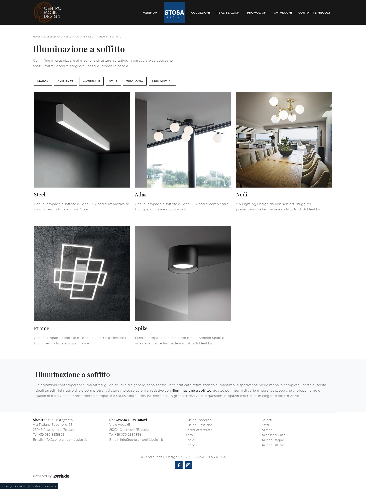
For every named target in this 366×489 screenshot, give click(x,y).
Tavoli (190, 435)
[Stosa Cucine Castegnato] (174, 12)
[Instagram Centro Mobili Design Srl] (188, 465)
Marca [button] (43, 81)
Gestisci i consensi (43, 486)
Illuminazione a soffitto (104, 36)
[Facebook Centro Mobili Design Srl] (179, 465)
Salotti (267, 420)
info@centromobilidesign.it (65, 440)
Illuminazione (75, 36)
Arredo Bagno (273, 440)
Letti (265, 425)
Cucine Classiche (199, 425)
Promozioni (257, 12)
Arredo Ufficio (273, 445)
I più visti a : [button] (162, 81)
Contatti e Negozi (314, 12)
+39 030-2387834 (128, 435)
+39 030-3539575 (51, 435)
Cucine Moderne (198, 420)
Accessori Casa (53, 36)
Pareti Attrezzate (199, 430)
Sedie (190, 440)
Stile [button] (113, 81)
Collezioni (200, 12)
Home (36, 36)
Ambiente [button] (65, 81)
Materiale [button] (91, 81)
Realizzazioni (228, 12)
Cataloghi (283, 12)
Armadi (267, 430)
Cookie (20, 486)
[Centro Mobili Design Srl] (48, 12)
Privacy (6, 486)
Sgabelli (192, 445)
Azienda (150, 12)
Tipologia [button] (134, 81)
